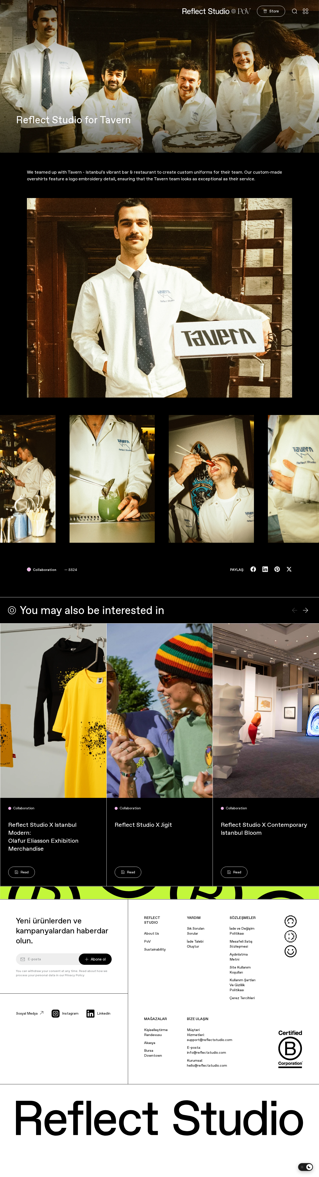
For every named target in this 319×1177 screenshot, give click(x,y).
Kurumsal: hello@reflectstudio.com (207, 1063)
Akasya (149, 1042)
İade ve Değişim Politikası (242, 931)
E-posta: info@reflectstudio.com (206, 1050)
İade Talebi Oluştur (195, 944)
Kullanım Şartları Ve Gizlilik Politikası (242, 985)
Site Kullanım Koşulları (240, 969)
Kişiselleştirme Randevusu (156, 1032)
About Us (151, 933)
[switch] (305, 1167)
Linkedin (103, 1013)
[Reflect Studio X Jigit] (160, 710)
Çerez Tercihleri (242, 998)
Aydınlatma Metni (239, 957)
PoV (147, 941)
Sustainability (155, 949)
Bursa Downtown (153, 1053)
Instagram (70, 1013)
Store (274, 11)
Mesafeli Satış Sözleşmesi (241, 944)
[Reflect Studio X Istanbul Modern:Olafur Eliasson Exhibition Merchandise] (53, 710)
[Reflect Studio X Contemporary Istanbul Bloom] (266, 710)
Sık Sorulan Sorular (195, 931)
